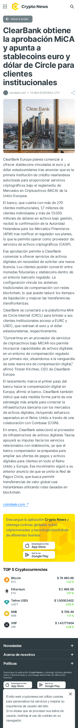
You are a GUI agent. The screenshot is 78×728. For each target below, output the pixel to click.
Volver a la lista (19, 19)
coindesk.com (14, 504)
